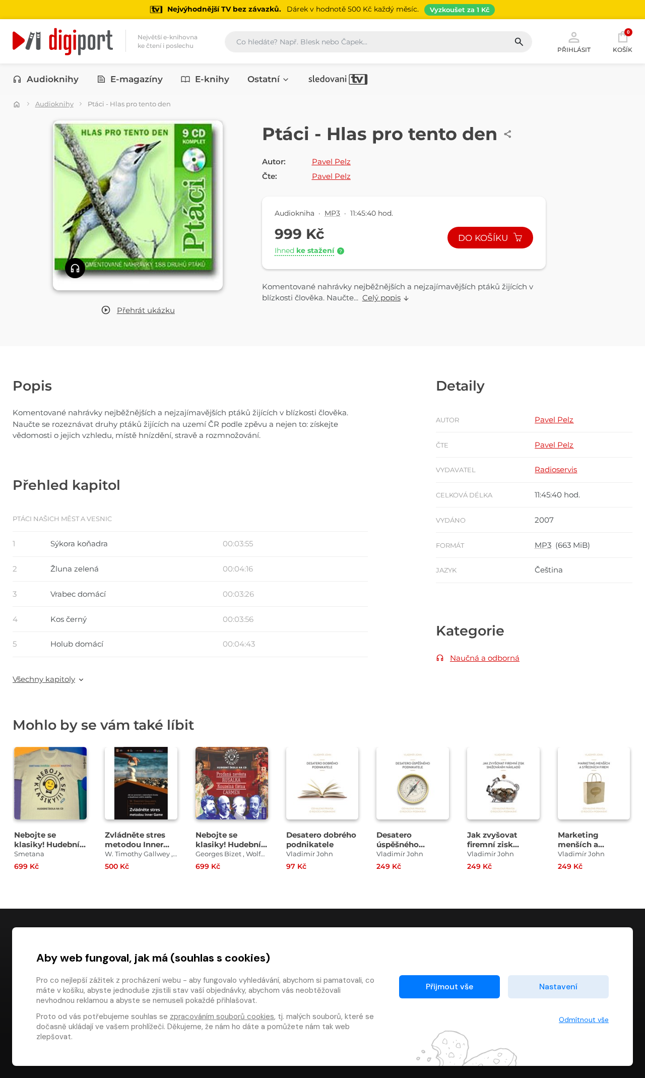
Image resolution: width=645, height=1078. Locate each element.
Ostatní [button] (263, 79)
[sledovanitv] (338, 79)
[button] (138, 310)
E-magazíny (136, 79)
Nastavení (558, 986)
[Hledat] (522, 41)
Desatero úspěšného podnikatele (400, 844)
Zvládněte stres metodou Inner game (135, 844)
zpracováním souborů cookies (222, 1016)
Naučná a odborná (485, 658)
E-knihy (212, 79)
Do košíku (484, 238)
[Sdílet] (507, 134)
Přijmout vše (449, 986)
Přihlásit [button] (574, 49)
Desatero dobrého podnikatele (321, 839)
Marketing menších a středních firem (588, 844)
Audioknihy (53, 79)
